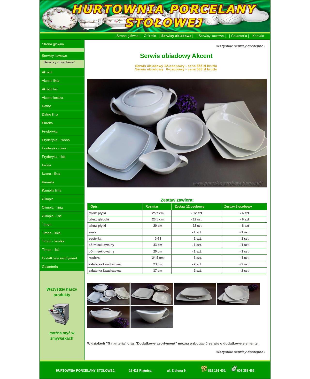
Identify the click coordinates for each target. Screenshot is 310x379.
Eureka (47, 123)
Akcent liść (50, 89)
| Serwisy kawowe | (211, 36)
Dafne (46, 106)
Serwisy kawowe (54, 56)
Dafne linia (50, 114)
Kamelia (48, 182)
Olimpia (48, 199)
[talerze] (195, 303)
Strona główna (53, 44)
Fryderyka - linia (54, 148)
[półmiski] (238, 303)
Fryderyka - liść (53, 157)
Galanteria (50, 267)
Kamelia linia (51, 190)
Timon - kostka (53, 241)
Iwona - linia (51, 174)
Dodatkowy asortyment (59, 258)
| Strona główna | (127, 36)
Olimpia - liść (52, 216)
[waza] (108, 326)
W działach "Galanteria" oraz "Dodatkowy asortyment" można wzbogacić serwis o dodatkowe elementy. (172, 343)
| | (176, 36)
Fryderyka (49, 131)
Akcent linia (50, 81)
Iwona (46, 165)
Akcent (47, 72)
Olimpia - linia (52, 207)
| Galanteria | (239, 36)
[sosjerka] (152, 326)
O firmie (150, 36)
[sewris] (108, 303)
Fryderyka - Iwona (56, 140)
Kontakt (258, 36)
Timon (46, 224)
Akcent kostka (52, 98)
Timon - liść (50, 250)
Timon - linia (51, 233)
